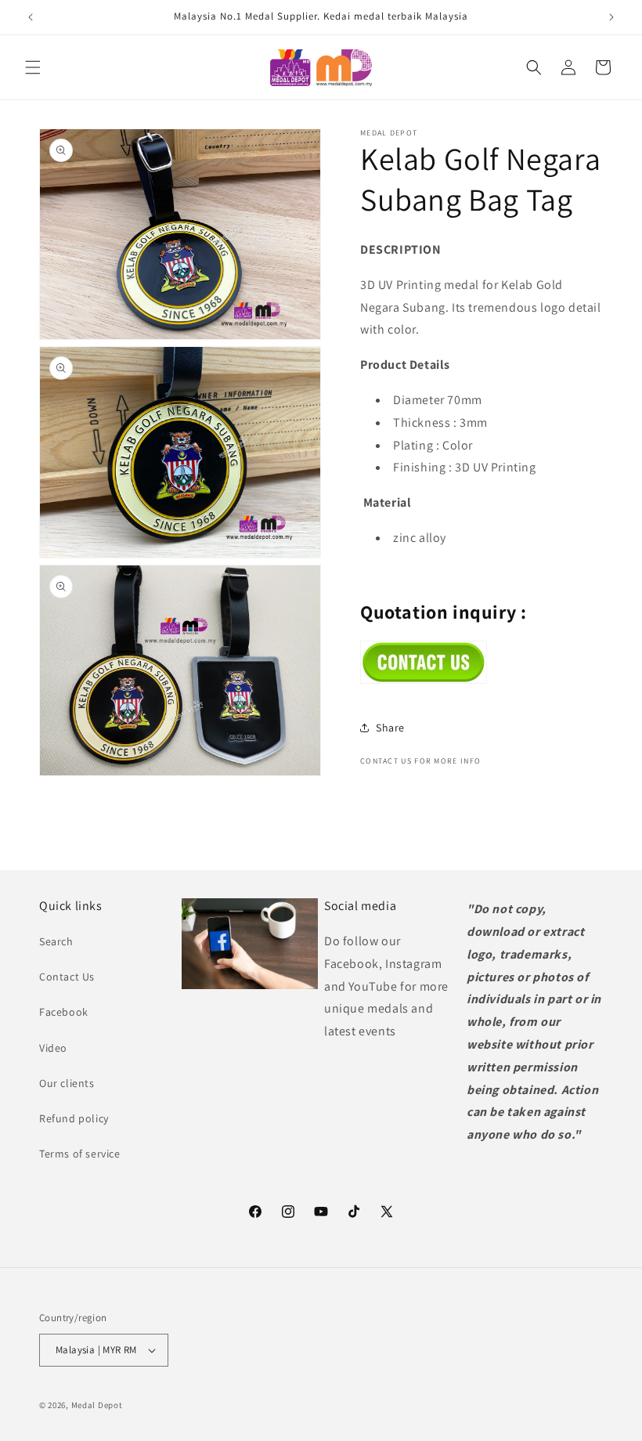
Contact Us (67, 977)
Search (56, 941)
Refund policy (74, 1118)
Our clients (67, 1083)
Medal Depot (97, 1404)
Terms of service (80, 1154)
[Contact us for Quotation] (423, 679)
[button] (33, 67)
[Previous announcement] (30, 17)
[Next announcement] (611, 17)
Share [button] (390, 727)
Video (53, 1048)
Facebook (63, 1012)
